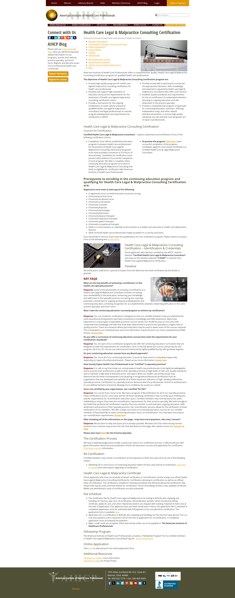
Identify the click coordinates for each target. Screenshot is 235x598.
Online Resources (59, 25)
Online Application (96, 47)
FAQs (102, 3)
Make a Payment (178, 3)
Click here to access (93, 448)
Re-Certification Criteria (99, 59)
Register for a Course (58, 79)
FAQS (103, 433)
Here (117, 512)
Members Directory (121, 3)
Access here (97, 333)
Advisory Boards (85, 3)
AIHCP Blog (142, 3)
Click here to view (92, 560)
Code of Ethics (95, 49)
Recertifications (122, 25)
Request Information (176, 25)
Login (156, 3)
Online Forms (141, 25)
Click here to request (93, 558)
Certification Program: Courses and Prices (107, 44)
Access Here (113, 239)
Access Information (144, 538)
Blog (90, 67)
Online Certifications (83, 25)
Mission (67, 3)
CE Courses (103, 25)
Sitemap (76, 588)
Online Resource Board (99, 62)
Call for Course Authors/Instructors (104, 65)
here (90, 548)
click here (171, 141)
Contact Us (157, 25)
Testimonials (94, 55)
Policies (91, 52)
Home (54, 3)
